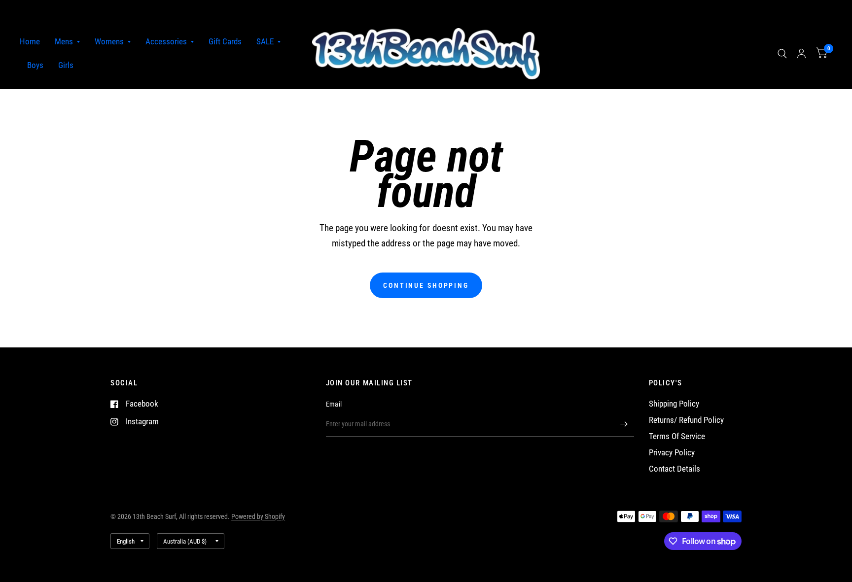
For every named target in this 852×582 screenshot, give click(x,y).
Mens (64, 41)
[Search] (782, 53)
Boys (35, 65)
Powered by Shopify (258, 516)
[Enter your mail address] (624, 424)
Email (334, 404)
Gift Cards (225, 41)
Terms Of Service (677, 436)
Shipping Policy (674, 404)
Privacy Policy (672, 452)
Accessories (166, 41)
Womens (109, 41)
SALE (265, 41)
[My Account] (801, 53)
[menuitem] (33, 42)
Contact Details (674, 469)
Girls (65, 65)
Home (30, 41)
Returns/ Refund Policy (686, 420)
